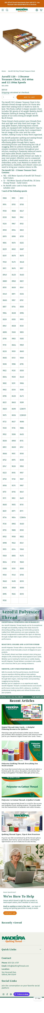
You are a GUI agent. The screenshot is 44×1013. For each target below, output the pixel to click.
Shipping (5, 92)
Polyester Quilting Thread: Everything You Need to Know (20, 764)
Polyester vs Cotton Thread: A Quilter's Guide (21, 800)
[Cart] (41, 10)
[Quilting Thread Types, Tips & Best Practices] (22, 821)
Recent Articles (22, 700)
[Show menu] (3, 10)
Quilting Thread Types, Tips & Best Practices (21, 834)
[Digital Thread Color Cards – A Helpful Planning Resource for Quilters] (22, 714)
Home (4, 71)
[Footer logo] (14, 939)
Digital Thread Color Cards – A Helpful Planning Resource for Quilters (18, 728)
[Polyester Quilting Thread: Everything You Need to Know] (22, 751)
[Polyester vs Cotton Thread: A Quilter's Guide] (22, 787)
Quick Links (9, 949)
